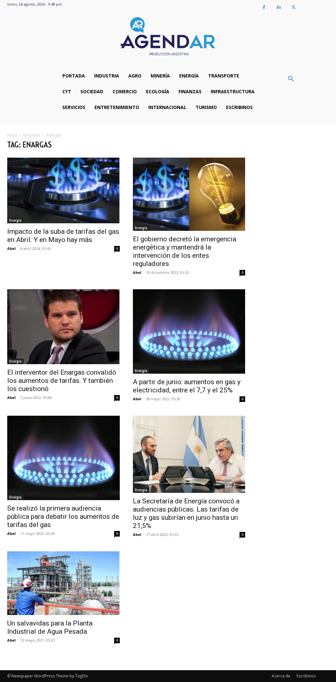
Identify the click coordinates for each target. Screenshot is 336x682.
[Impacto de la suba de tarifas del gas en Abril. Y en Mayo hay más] (63, 190)
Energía (15, 220)
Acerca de (281, 676)
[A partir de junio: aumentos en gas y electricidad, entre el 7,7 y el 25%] (189, 331)
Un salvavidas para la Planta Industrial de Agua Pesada (50, 627)
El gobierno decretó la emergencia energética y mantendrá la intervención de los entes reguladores (184, 251)
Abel (11, 248)
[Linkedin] (278, 7)
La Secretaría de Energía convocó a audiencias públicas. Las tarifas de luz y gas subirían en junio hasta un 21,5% (186, 513)
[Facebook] (264, 7)
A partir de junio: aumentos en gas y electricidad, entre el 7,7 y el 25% (187, 386)
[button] (291, 79)
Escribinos (306, 676)
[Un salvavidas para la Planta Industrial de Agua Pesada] (63, 583)
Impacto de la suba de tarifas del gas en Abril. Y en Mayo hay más (63, 236)
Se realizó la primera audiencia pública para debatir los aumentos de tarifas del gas (63, 516)
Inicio (12, 135)
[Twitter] (293, 7)
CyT (12, 612)
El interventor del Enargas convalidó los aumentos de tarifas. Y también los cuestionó (61, 380)
